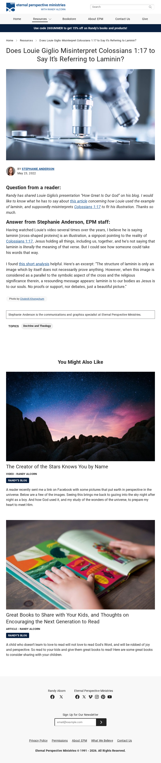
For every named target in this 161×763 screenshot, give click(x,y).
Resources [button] (40, 19)
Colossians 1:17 (87, 207)
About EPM (95, 19)
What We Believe (102, 740)
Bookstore (69, 19)
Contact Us (122, 19)
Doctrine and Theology (37, 325)
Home (17, 19)
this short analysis (34, 264)
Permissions (60, 740)
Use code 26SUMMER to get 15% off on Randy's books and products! (80, 28)
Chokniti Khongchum (32, 298)
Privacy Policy (38, 740)
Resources (26, 40)
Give (145, 19)
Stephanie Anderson (38, 169)
